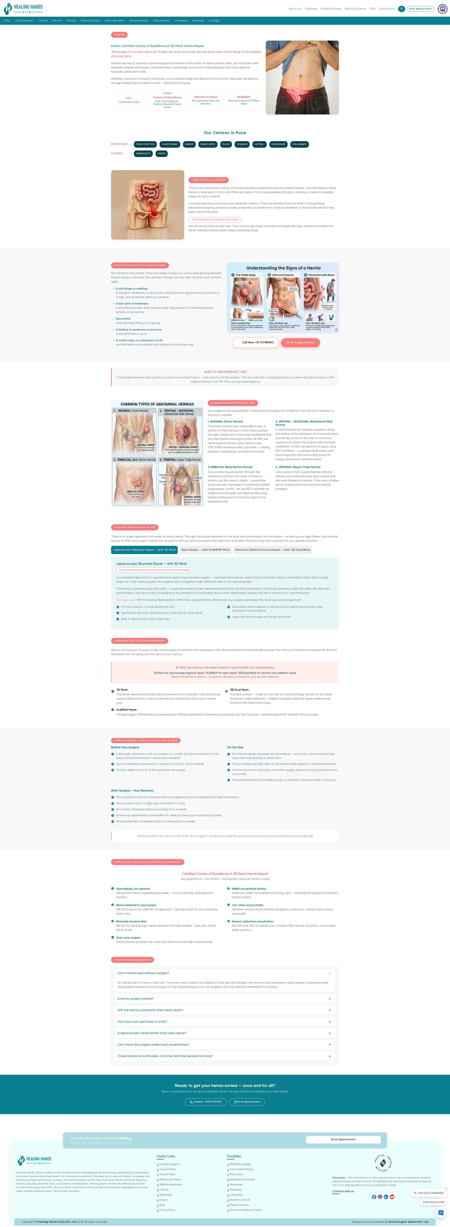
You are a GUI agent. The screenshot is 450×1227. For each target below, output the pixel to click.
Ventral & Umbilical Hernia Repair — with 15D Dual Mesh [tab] (272, 550)
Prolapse (181, 20)
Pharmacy (236, 1190)
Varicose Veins (115, 20)
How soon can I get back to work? (142, 1021)
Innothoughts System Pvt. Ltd (408, 1222)
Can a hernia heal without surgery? (143, 973)
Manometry (236, 1174)
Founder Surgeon (169, 1164)
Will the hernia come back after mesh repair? (150, 1010)
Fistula (43, 20)
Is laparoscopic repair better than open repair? (152, 1033)
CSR (372, 9)
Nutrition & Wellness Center (246, 1210)
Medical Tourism (239, 1205)
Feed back (165, 1195)
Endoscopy (236, 1184)
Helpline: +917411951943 (207, 1102)
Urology (214, 20)
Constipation (24, 20)
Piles (7, 20)
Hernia (57, 20)
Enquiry (163, 1200)
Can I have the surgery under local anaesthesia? (153, 1044)
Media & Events (355, 9)
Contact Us (387, 9)
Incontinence (139, 20)
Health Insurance (239, 1200)
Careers (164, 1190)
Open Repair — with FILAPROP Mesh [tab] (205, 550)
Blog (162, 1205)
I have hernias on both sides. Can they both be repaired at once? (165, 1056)
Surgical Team (167, 1169)
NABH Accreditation (170, 1184)
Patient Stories (331, 9)
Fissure (71, 20)
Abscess (198, 20)
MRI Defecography (240, 1164)
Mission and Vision (170, 1179)
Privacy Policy (167, 1210)
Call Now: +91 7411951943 (258, 342)
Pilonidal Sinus (90, 20)
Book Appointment (420, 9)
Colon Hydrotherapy (241, 1169)
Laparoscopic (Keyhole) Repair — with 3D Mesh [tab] (144, 550)
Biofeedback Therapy (242, 1179)
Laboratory (236, 1195)
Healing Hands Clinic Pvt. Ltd (57, 1222)
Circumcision (161, 20)
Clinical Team (167, 1174)
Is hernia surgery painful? (136, 998)
